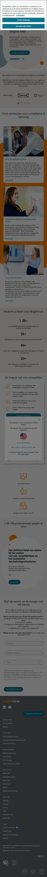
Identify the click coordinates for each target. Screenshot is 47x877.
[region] (23, 15)
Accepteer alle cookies (23, 26)
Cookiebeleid (20, 15)
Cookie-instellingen (23, 20)
